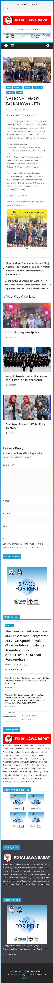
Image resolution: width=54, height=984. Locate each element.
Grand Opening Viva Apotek (22, 332)
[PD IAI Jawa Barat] (27, 736)
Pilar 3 (19, 92)
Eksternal (17, 88)
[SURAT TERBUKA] (11, 717)
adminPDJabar (24, 109)
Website (7, 526)
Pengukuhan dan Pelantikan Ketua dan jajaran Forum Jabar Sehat (26, 378)
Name (7, 500)
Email (6, 513)
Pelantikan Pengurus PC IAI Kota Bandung (25, 425)
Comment (8, 464)
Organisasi (10, 92)
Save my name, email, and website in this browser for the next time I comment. (23, 545)
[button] (9, 229)
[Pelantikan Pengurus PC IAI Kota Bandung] (27, 396)
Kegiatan (28, 88)
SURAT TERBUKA (29, 715)
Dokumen (9, 625)
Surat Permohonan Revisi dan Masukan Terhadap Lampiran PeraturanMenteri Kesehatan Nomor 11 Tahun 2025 (27, 681)
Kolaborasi (38, 88)
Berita (9, 88)
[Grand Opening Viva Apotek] (27, 304)
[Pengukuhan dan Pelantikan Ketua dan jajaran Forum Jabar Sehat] (27, 348)
